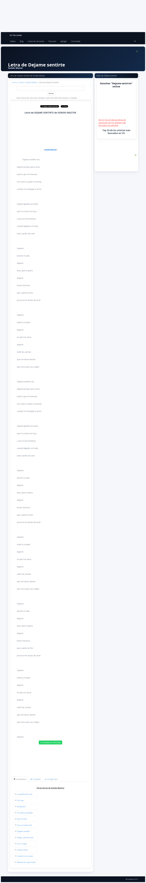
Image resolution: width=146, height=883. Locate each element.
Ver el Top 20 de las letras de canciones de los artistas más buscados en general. (112, 122)
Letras (21, 82)
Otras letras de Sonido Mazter (50, 788)
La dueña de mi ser (25, 794)
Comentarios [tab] (20, 779)
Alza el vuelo (22, 819)
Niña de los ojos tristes (26, 862)
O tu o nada (22, 843)
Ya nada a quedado (25, 812)
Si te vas (20, 800)
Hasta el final (22, 850)
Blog (21, 41)
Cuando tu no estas (25, 856)
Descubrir (52, 41)
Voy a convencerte (24, 825)
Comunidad (75, 41)
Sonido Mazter (31, 82)
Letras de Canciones (35, 41)
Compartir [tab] (36, 779)
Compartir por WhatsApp (51, 742)
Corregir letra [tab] (51, 779)
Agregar (63, 41)
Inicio (15, 82)
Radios (13, 41)
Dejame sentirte (23, 831)
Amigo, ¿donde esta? (25, 837)
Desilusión (21, 806)
